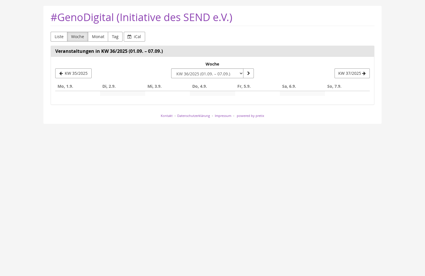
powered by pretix (250, 115)
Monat (98, 36)
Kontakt (167, 115)
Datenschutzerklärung (193, 115)
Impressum (223, 115)
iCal (137, 36)
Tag (115, 36)
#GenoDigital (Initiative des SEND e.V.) (141, 17)
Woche (77, 36)
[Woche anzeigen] (248, 73)
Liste (59, 36)
